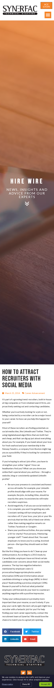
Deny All (26, 684)
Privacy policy (7, 684)
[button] (48, 15)
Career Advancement (35, 393)
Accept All (45, 684)
